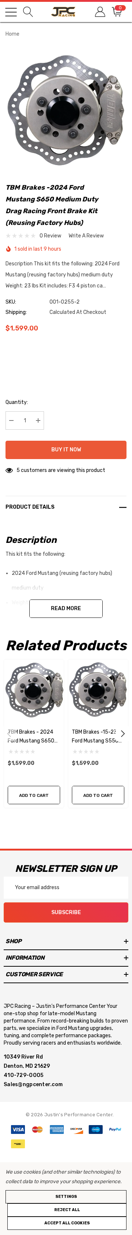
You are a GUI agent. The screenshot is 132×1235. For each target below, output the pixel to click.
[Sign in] (99, 12)
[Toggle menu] (11, 12)
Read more (66, 608)
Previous (9, 733)
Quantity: (17, 402)
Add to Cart (34, 795)
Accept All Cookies (67, 1223)
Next (122, 733)
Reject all (67, 1209)
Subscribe (66, 912)
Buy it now (66, 450)
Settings (66, 1196)
